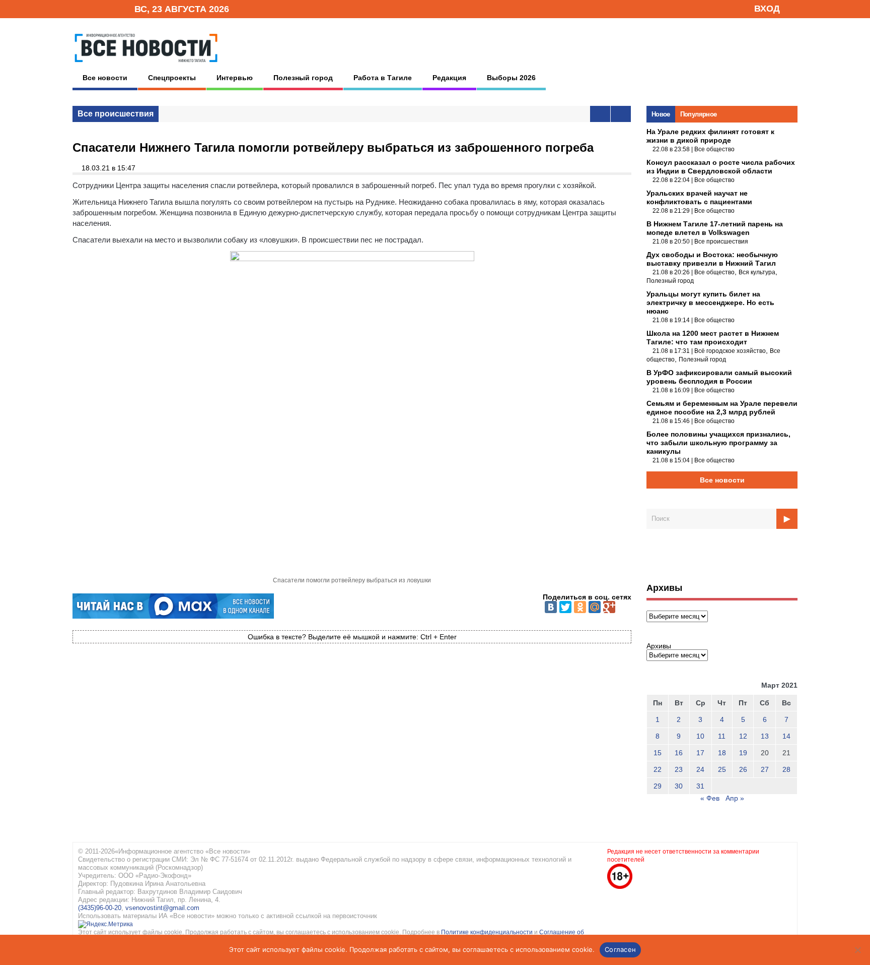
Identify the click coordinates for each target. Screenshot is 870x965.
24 (700, 769)
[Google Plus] (609, 607)
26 (743, 769)
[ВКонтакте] (551, 607)
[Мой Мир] (595, 607)
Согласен (620, 949)
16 (679, 753)
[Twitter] (565, 607)
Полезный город (303, 78)
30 (679, 786)
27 (765, 769)
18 (722, 753)
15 (658, 753)
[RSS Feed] (94, 8)
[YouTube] (110, 8)
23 (679, 769)
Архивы (658, 645)
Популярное (698, 114)
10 (700, 736)
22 (658, 769)
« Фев (709, 798)
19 (743, 753)
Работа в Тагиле (382, 78)
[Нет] (857, 950)
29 (658, 786)
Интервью (234, 78)
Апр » (735, 798)
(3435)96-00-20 (99, 908)
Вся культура (757, 272)
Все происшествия (116, 113)
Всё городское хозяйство (730, 350)
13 (765, 736)
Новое (660, 114)
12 (743, 736)
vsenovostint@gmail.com (162, 908)
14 (786, 736)
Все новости (105, 78)
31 (700, 786)
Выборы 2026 (511, 78)
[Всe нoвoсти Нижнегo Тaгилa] (146, 65)
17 (700, 753)
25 (722, 769)
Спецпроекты (172, 78)
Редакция (449, 78)
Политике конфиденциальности (487, 932)
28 (786, 769)
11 (722, 736)
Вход (767, 9)
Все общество (714, 149)
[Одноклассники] (580, 607)
